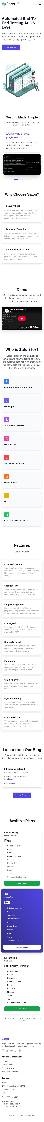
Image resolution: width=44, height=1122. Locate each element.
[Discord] (11, 1050)
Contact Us (22, 1009)
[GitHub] (3, 1050)
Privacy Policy (7, 1065)
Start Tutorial (11, 47)
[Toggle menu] (40, 4)
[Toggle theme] (34, 4)
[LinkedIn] (20, 1050)
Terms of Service (8, 1068)
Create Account (22, 883)
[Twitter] (16, 1050)
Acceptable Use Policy (10, 1072)
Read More (8, 783)
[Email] (7, 1050)
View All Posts (20, 795)
